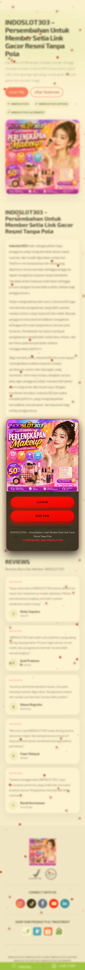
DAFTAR (42, 516)
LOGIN (42, 502)
